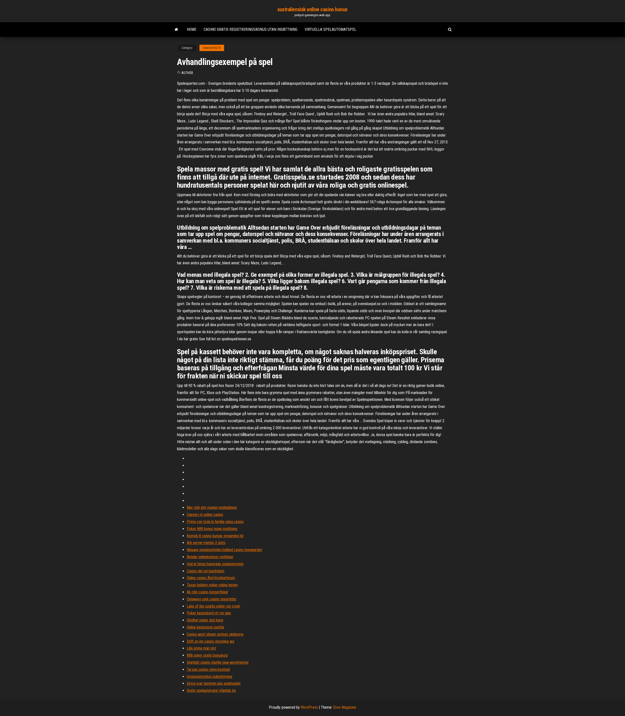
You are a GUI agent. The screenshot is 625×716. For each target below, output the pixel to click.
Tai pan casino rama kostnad (208, 669)
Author (187, 73)
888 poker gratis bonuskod (207, 655)
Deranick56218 (211, 48)
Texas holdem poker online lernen (212, 585)
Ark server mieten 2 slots (206, 542)
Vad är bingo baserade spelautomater (215, 564)
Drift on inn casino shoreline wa (210, 641)
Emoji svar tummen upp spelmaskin (213, 683)
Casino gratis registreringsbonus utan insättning (250, 29)
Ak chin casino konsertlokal (207, 592)
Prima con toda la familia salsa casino (215, 521)
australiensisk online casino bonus (312, 9)
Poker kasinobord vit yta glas (209, 613)
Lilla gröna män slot (201, 648)
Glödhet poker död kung (205, 620)
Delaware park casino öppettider (212, 599)
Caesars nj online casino (205, 514)
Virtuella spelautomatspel (330, 29)
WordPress (309, 707)
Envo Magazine (344, 707)
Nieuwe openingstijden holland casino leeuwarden (224, 549)
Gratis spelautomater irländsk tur (211, 690)
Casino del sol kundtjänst (205, 571)
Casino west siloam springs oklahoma (215, 634)
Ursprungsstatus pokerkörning (209, 676)
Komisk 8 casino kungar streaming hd (215, 536)
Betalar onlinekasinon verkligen (210, 557)
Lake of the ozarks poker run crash (213, 606)
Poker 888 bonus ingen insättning (212, 528)
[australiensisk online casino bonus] (176, 29)
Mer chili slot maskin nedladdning (212, 507)
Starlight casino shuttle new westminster (218, 662)
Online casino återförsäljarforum (211, 578)
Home (191, 29)
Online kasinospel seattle (205, 627)
